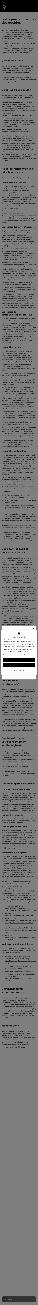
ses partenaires (15, 638)
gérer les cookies (18, 671)
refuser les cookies (18, 666)
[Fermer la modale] (32, 628)
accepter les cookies (18, 661)
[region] (18, 652)
